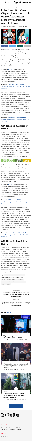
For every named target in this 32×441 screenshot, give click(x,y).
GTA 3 (6, 275)
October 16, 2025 (22, 369)
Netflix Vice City (6, 284)
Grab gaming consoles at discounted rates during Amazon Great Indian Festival (15, 365)
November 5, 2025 (22, 339)
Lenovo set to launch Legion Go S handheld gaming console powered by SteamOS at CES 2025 (15, 119)
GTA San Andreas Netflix (8, 277)
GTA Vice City (19, 277)
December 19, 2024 (22, 26)
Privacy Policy (4, 429)
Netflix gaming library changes (9, 281)
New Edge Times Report (9, 26)
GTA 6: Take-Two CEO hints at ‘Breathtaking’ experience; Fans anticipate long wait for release (15, 86)
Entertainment (8, 7)
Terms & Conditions (17, 427)
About (2, 427)
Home (2, 7)
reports (10, 69)
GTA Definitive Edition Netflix (17, 275)
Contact (19, 429)
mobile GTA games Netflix (8, 279)
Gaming (15, 7)
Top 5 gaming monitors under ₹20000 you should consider (13, 336)
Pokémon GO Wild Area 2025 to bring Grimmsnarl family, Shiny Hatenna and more (14, 395)
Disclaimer (12, 429)
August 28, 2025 (22, 399)
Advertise (8, 427)
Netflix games (20, 279)
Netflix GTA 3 (22, 281)
